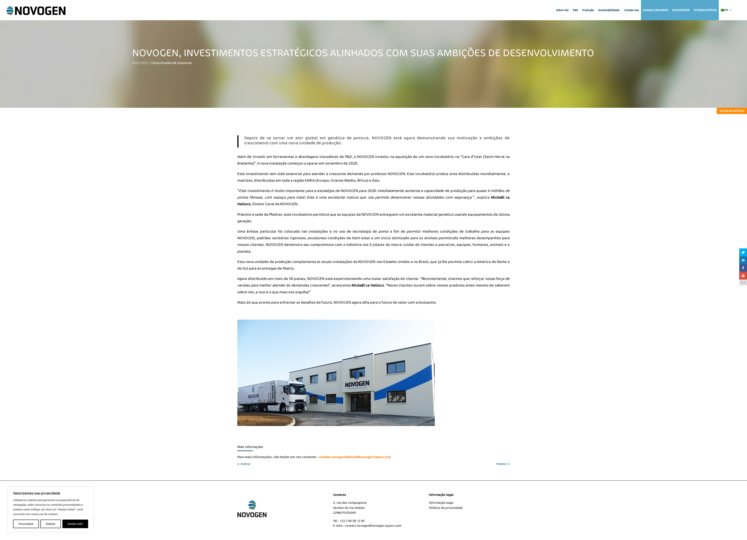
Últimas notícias (705, 10)
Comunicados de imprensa (171, 62)
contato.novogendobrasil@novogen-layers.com (355, 457)
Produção (588, 10)
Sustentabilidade (609, 10)
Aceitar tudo (75, 524)
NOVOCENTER (680, 10)
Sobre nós (562, 10)
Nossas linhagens (655, 10)
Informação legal (441, 503)
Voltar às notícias (731, 111)
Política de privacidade (446, 508)
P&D (575, 10)
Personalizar (26, 524)
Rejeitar (50, 524)
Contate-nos (631, 10)
